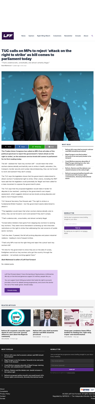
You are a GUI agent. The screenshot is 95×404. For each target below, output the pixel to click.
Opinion (31, 36)
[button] (92, 36)
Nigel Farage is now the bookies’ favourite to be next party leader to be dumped (78, 156)
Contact (2, 396)
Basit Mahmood (6, 65)
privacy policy (71, 372)
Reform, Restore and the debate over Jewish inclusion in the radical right (78, 169)
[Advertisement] (47, 15)
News (23, 36)
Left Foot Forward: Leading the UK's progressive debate (8, 36)
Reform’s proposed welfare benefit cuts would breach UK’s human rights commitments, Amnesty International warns (79, 175)
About (86, 36)
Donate (78, 36)
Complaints (4, 391)
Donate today (12, 290)
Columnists (57, 36)
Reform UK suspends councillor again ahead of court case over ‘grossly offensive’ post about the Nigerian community (15, 333)
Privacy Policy (5, 394)
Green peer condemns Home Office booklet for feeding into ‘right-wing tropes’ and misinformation (77, 333)
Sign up (77, 228)
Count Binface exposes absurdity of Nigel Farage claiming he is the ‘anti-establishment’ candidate (77, 163)
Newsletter (68, 36)
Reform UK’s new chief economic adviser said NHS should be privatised (79, 150)
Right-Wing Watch (43, 36)
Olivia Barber (5, 338)
